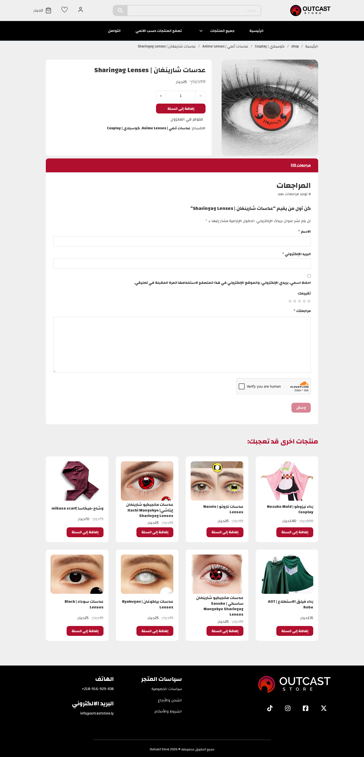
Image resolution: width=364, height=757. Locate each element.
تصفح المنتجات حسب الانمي (158, 30)
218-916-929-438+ (98, 689)
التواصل (114, 30)
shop (295, 46)
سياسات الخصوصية (167, 689)
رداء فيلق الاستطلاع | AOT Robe (290, 604)
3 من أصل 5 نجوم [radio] (299, 301)
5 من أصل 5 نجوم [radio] (290, 301)
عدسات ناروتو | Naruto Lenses (223, 509)
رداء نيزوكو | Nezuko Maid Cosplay (290, 509)
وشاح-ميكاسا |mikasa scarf (78, 508)
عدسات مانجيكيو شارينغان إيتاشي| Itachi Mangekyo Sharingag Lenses (149, 510)
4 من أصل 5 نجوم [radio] (295, 301)
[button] (294, 532)
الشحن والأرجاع (170, 700)
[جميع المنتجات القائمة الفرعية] (201, 30)
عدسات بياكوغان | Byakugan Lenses (147, 604)
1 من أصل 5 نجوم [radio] (309, 301)
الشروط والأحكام (168, 711)
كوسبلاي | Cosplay (270, 46)
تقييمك (304, 293)
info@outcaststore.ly (97, 713)
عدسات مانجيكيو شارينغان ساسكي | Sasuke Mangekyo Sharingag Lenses (219, 606)
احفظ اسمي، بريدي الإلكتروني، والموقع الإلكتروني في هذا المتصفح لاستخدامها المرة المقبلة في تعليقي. (222, 283)
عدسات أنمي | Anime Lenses (225, 46)
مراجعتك (302, 311)
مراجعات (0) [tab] (301, 165)
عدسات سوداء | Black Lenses (84, 604)
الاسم (304, 231)
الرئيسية (256, 30)
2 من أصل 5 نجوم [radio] (304, 301)
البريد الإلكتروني (296, 254)
